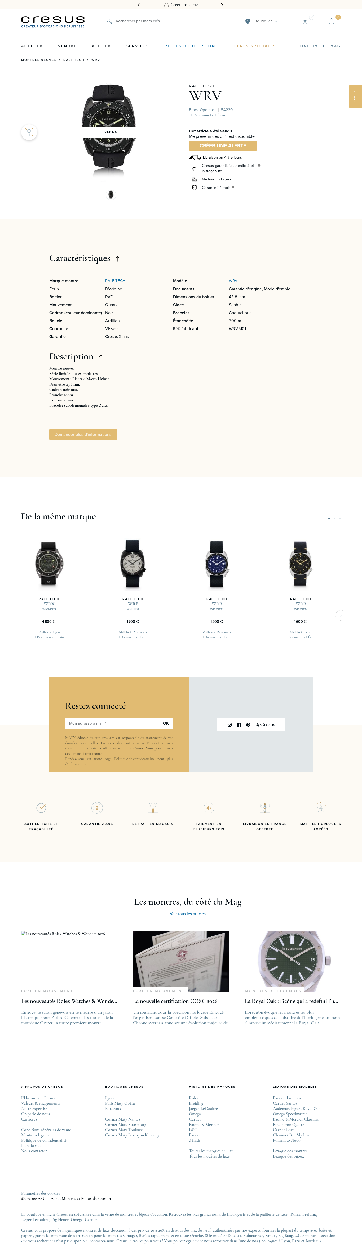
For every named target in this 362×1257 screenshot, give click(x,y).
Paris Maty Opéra (120, 1103)
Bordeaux (113, 1108)
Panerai (195, 1135)
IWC (193, 1129)
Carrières (29, 1119)
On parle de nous (35, 1114)
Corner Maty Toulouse (124, 1129)
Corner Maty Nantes (122, 1119)
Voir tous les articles (188, 914)
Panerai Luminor (287, 1098)
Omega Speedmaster (290, 1114)
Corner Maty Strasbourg (125, 1124)
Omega (195, 1114)
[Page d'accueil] (53, 22)
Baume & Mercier (204, 1124)
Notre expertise (34, 1108)
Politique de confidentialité (134, 759)
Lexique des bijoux (288, 1156)
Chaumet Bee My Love (292, 1135)
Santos (270, 1235)
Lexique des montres (290, 1151)
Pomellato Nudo (287, 1140)
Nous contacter (34, 1151)
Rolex (194, 1098)
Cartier (195, 1119)
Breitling (196, 1103)
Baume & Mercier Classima (296, 1119)
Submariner (253, 1235)
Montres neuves (38, 60)
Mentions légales (35, 1135)
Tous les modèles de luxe (209, 1156)
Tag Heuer (60, 1219)
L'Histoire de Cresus (38, 1098)
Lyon (109, 1098)
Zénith (194, 1140)
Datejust (234, 1235)
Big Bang (285, 1235)
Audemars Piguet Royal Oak (297, 1108)
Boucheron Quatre (288, 1124)
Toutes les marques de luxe (211, 1151)
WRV (95, 60)
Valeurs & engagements (40, 1103)
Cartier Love (283, 1129)
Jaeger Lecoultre (35, 1219)
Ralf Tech (73, 60)
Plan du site (31, 1145)
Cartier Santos (285, 1103)
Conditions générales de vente (46, 1129)
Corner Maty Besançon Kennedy (132, 1135)
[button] (111, 195)
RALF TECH (202, 86)
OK (166, 723)
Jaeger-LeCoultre (203, 1108)
